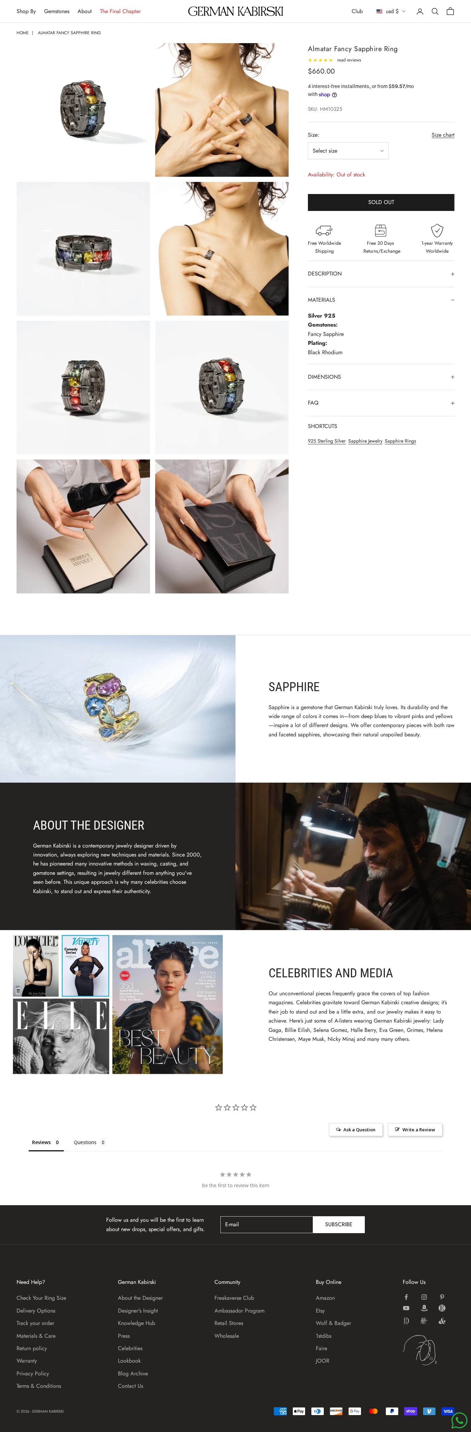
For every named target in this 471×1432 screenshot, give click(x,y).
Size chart (443, 135)
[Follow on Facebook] (406, 1297)
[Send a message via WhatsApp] (459, 1420)
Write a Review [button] (418, 1129)
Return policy (32, 1348)
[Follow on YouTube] (406, 1308)
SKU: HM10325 (325, 109)
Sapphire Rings (400, 440)
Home (23, 33)
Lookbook (129, 1361)
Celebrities (130, 1348)
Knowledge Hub (136, 1323)
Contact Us (130, 1386)
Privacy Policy (33, 1373)
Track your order (35, 1323)
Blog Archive (133, 1373)
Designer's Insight (138, 1311)
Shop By (26, 11)
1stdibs (323, 1336)
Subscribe (338, 1224)
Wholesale (226, 1336)
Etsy (320, 1311)
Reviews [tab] (41, 1142)
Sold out (381, 202)
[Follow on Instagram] (424, 1297)
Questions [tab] (85, 1142)
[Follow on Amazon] (424, 1308)
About (85, 11)
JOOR (322, 1361)
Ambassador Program (239, 1311)
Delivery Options (36, 1311)
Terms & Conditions (39, 1386)
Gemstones (56, 11)
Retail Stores (228, 1323)
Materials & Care (36, 1336)
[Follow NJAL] (424, 1320)
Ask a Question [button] (359, 1129)
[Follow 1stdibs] (406, 1321)
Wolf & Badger (333, 1323)
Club (357, 11)
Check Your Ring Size (41, 1298)
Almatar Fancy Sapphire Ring (69, 33)
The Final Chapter (120, 11)
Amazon (325, 1298)
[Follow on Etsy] (442, 1308)
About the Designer (140, 1298)
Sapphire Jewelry (365, 440)
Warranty (27, 1361)
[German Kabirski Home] (428, 1350)
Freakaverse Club (234, 1298)
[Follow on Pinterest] (442, 1297)
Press (124, 1336)
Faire (321, 1348)
